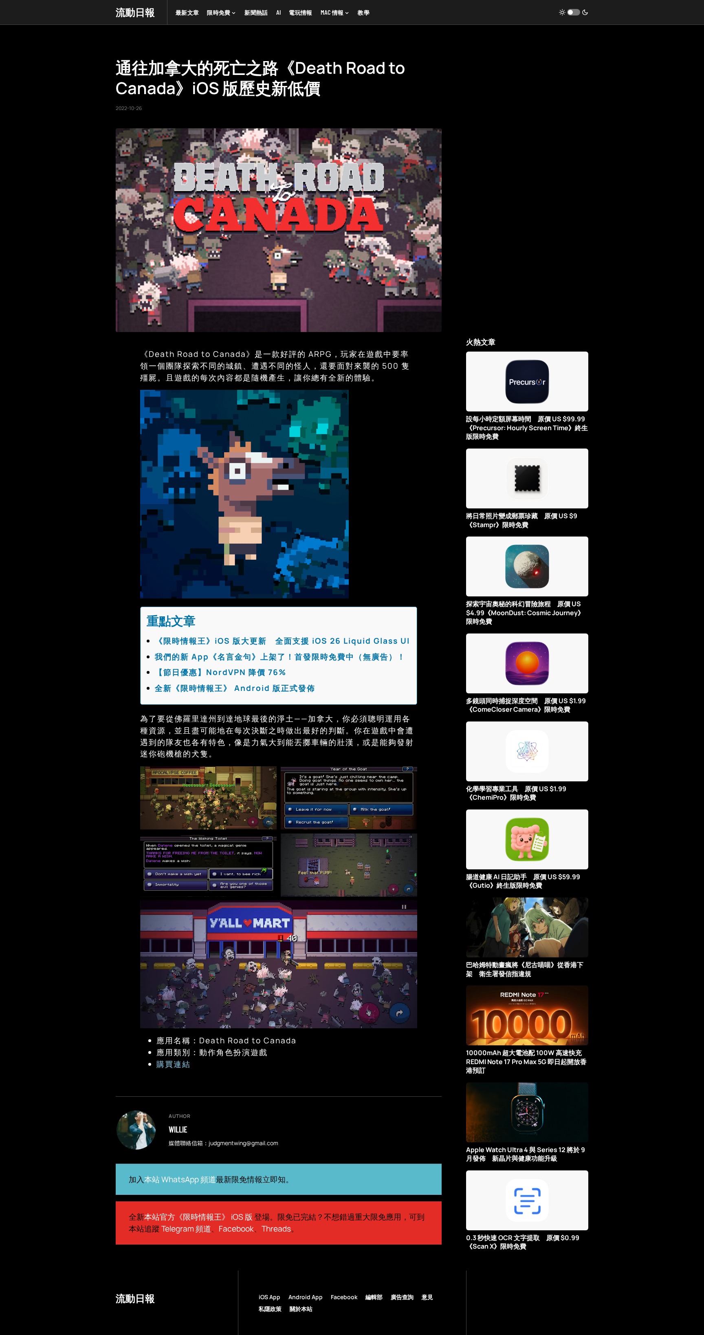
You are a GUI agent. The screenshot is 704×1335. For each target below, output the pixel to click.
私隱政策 (270, 1309)
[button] (573, 12)
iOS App (269, 1297)
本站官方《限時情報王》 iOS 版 (198, 1217)
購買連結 (173, 1064)
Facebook (236, 1228)
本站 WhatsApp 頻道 (180, 1179)
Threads (276, 1228)
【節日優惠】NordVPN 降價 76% (220, 672)
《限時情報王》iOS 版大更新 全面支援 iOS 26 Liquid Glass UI (282, 641)
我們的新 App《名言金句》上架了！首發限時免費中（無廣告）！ (280, 656)
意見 (427, 1297)
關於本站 (301, 1309)
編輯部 (374, 1297)
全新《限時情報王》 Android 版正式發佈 (235, 688)
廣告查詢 (402, 1297)
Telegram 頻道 (186, 1228)
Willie (178, 1129)
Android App (305, 1297)
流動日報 (135, 12)
